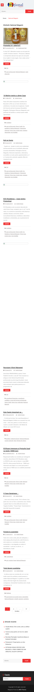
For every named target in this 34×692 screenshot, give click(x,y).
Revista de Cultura (21, 440)
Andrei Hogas (18, 98)
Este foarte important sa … (13, 412)
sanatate (20, 599)
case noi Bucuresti (10, 72)
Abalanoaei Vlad (22, 48)
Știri (7, 68)
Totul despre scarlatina (11, 568)
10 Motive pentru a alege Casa (14, 96)
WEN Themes (22, 689)
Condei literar (9, 556)
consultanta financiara (12, 398)
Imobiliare (8, 122)
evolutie (11, 560)
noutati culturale (9, 440)
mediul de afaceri (15, 438)
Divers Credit (19, 126)
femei (14, 560)
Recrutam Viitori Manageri (13, 368)
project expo (19, 130)
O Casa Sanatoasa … (10, 493)
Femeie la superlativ (10, 532)
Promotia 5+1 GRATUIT (11, 45)
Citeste (7, 63)
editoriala (20, 402)
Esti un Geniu (8, 140)
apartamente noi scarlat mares (14, 597)
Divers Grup (14, 402)
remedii (16, 599)
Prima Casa (13, 130)
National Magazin (20, 72)
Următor (17, 611)
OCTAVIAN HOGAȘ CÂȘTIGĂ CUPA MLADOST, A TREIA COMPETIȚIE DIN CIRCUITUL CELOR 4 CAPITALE (15, 649)
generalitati (25, 597)
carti (7, 560)
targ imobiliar (14, 132)
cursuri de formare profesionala (18, 400)
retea (15, 440)
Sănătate (8, 593)
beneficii (8, 438)
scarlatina (26, 599)
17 (26, 609)
